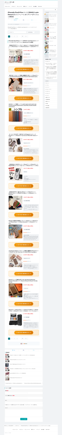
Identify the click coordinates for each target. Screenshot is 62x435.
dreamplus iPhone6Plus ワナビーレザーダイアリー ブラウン (18, 359)
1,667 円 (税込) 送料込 (28, 168)
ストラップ (30, 6)
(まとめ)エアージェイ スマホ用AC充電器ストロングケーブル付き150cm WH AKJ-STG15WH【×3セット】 (52, 51)
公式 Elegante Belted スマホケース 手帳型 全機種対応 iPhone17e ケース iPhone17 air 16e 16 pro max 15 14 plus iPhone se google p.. (24, 251)
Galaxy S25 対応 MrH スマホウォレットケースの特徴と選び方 (18, 373)
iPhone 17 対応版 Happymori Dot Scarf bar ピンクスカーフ (17, 364)
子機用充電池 (48, 99)
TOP (9, 425)
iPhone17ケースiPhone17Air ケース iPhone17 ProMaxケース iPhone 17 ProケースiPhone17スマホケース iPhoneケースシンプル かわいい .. (24, 310)
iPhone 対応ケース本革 (52, 45)
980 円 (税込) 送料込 (27, 79)
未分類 (47, 103)
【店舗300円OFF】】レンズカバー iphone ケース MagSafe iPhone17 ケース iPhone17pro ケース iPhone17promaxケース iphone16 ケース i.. (24, 46)
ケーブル (47, 85)
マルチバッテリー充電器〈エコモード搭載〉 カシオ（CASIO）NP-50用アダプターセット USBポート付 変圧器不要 (52, 37)
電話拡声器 (47, 107)
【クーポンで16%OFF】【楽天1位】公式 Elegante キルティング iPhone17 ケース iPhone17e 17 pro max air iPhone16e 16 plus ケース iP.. (23, 135)
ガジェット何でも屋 (9, 2)
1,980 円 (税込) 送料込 (28, 197)
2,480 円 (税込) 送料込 (28, 226)
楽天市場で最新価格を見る (24, 69)
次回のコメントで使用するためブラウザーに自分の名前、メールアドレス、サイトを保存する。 (22, 404)
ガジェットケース (19, 6)
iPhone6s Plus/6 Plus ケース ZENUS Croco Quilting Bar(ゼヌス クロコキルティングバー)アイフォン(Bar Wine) (15, 383)
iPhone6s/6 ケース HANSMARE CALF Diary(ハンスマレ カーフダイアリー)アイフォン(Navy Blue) (22, 368)
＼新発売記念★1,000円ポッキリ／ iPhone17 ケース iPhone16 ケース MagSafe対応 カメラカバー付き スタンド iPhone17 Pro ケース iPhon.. (24, 165)
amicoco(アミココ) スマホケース (28, 82)
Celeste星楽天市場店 (27, 200)
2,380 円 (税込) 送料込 (28, 50)
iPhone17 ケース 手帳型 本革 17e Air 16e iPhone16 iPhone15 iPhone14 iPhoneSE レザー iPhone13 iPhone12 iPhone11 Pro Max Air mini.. (23, 281)
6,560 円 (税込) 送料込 (28, 284)
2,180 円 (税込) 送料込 (28, 313)
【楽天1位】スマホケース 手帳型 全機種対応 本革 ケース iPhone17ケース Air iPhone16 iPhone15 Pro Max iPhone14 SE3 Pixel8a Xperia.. (24, 76)
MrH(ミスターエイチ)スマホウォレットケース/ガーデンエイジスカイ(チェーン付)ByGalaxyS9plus (53, 55)
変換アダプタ (48, 97)
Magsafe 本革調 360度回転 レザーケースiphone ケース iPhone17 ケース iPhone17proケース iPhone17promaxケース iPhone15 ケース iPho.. (23, 222)
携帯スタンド (25, 6)
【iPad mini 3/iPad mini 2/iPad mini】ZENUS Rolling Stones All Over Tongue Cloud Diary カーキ (33, 383)
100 (22, 36)
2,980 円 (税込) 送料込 (28, 139)
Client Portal (40, 6)
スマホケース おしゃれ (52, 32)
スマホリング (13, 6)
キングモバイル (26, 288)
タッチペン (47, 95)
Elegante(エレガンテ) (27, 258)
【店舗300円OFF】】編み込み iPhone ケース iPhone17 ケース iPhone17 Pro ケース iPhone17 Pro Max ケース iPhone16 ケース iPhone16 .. (22, 193)
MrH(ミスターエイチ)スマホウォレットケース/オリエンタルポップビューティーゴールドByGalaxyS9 (53, 15)
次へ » (26, 36)
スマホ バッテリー (7, 6)
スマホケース (16, 18)
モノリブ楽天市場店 (26, 317)
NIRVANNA (25, 171)
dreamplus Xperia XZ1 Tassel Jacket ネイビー (16, 377)
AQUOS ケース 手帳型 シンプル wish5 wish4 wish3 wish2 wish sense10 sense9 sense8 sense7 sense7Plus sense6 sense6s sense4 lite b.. (22, 105)
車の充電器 (34, 6)
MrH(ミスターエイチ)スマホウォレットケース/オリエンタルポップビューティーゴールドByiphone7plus (53, 24)
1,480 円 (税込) (26, 109)
